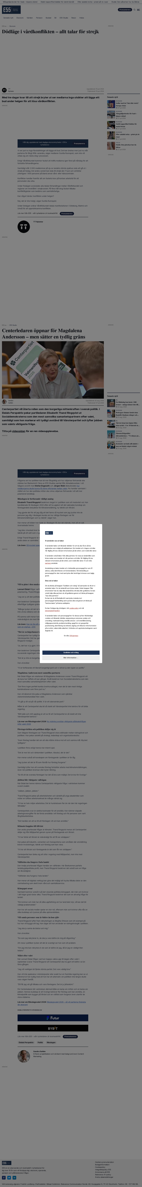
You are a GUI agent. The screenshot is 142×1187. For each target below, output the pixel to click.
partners (48, 563)
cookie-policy (73, 608)
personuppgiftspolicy (52, 611)
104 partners (73, 636)
